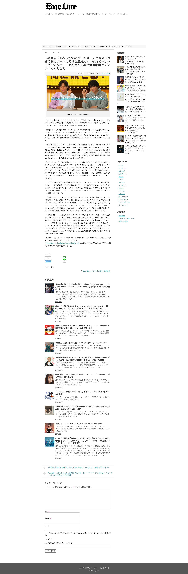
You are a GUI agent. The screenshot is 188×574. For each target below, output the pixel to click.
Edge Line (96, 571)
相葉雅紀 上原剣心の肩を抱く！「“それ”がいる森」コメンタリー (81, 343)
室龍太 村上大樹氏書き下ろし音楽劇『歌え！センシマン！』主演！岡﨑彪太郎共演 (135, 88)
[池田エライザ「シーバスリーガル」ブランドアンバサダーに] (49, 428)
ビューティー (103, 46)
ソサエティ (93, 46)
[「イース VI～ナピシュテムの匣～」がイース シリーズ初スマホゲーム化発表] (49, 396)
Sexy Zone (86, 271)
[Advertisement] (94, 30)
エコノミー (67, 46)
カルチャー (58, 46)
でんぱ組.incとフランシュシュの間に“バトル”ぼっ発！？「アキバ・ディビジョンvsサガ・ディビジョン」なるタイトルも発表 (80, 474)
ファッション (123, 199)
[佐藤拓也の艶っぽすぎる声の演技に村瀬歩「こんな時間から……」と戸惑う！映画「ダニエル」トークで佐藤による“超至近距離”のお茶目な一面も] (49, 288)
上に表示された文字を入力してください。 (59, 543)
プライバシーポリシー (126, 218)
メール (48, 518)
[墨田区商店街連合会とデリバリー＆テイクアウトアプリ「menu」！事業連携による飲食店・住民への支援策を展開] (49, 330)
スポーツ (121, 46)
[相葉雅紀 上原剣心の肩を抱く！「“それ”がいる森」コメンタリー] (49, 347)
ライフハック (113, 46)
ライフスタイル (77, 46)
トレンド (129, 46)
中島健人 (100, 271)
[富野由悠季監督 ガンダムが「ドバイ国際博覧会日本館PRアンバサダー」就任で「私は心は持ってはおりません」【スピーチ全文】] (49, 361)
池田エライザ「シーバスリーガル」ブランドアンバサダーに (79, 424)
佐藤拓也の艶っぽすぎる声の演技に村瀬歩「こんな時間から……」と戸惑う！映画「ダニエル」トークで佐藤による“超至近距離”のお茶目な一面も (82, 286)
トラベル (122, 191)
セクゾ (93, 271)
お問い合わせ (123, 221)
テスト (121, 188)
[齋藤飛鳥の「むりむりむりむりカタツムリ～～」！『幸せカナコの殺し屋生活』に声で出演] (49, 379)
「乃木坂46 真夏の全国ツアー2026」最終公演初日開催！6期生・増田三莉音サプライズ (135, 109)
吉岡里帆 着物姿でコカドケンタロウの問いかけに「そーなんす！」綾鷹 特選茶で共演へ (79, 467)
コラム (121, 179)
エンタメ (50, 46)
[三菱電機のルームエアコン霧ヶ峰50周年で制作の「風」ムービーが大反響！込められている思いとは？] (49, 410)
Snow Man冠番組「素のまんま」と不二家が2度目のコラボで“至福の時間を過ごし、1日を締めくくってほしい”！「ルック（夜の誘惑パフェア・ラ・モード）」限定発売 (82, 440)
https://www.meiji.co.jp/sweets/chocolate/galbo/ (62, 243)
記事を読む (58, 302)
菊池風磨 (107, 271)
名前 (47, 511)
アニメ (121, 165)
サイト (47, 526)
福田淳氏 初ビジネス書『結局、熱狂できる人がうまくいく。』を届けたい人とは (135, 79)
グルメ (86, 46)
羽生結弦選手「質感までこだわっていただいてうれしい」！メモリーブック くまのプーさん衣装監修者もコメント (131, 99)
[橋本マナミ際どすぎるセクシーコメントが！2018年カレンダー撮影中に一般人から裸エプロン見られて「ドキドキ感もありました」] (49, 310)
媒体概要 (122, 216)
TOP (44, 46)
